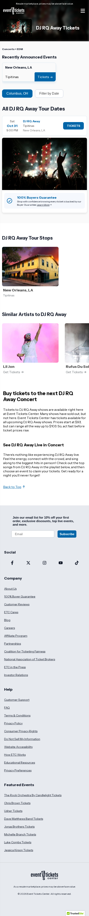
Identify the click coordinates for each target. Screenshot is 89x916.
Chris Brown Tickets (17, 803)
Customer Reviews (16, 604)
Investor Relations (16, 675)
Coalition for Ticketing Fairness (24, 651)
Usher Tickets (13, 811)
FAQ (7, 707)
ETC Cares (11, 612)
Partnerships (12, 643)
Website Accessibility (18, 747)
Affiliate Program (15, 636)
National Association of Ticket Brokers (29, 659)
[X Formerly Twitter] (28, 563)
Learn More (43, 204)
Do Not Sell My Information (22, 739)
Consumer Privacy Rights (20, 731)
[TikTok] (77, 563)
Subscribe (67, 534)
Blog (7, 620)
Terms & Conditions (17, 715)
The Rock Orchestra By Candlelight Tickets (32, 795)
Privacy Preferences (17, 770)
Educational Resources (19, 762)
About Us (10, 588)
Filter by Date (49, 93)
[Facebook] (12, 563)
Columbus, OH (17, 93)
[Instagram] (44, 563)
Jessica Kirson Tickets (18, 850)
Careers (9, 628)
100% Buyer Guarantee (19, 596)
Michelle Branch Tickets (20, 834)
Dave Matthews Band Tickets (23, 819)
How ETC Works (15, 755)
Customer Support (16, 700)
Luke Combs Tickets (17, 842)
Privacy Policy (13, 723)
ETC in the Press (15, 667)
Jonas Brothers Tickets (19, 826)
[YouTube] (61, 563)
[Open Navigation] (83, 10)
